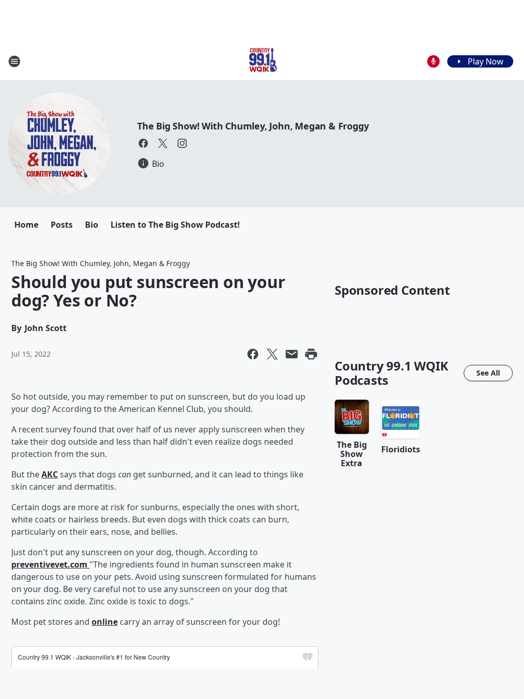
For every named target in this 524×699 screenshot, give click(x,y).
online (105, 621)
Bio (91, 224)
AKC (49, 474)
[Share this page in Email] (292, 354)
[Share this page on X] (272, 354)
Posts (62, 224)
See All (488, 373)
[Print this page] (311, 354)
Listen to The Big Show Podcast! (175, 224)
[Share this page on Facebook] (253, 354)
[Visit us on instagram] (182, 143)
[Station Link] (262, 61)
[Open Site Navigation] (14, 61)
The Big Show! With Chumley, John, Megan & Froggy (252, 126)
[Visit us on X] (163, 143)
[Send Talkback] (433, 61)
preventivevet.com (50, 564)
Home (26, 224)
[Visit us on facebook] (143, 143)
